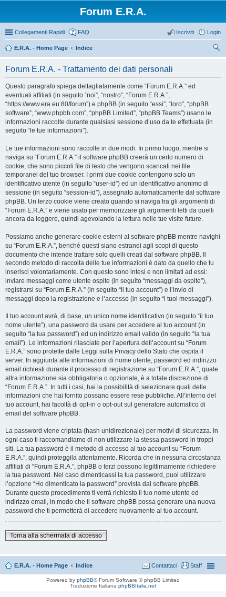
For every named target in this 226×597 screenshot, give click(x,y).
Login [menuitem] (214, 32)
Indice (84, 565)
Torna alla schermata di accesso (56, 535)
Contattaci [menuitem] (164, 565)
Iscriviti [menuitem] (185, 32)
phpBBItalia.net (137, 586)
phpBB (85, 580)
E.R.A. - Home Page (41, 565)
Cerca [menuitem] (216, 49)
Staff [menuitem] (196, 565)
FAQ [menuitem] (83, 32)
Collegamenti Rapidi (40, 32)
